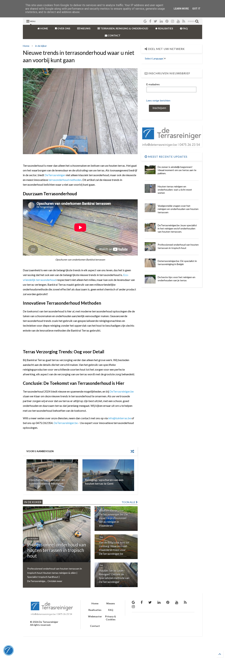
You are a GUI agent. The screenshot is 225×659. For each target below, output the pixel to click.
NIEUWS (85, 28)
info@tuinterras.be (119, 418)
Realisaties (94, 609)
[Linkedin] (161, 21)
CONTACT (113, 35)
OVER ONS (63, 28)
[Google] (145, 21)
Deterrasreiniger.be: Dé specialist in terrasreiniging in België (177, 262)
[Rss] (183, 21)
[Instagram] (172, 21)
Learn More (181, 8)
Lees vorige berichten (158, 100)
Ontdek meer (54, 581)
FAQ (185, 28)
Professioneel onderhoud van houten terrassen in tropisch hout (178, 246)
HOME (44, 28)
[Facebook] (150, 21)
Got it (196, 8)
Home (26, 45)
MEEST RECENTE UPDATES (167, 156)
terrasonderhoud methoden (65, 179)
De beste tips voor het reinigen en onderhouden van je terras (176, 279)
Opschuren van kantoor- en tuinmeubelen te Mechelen (47, 481)
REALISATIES (165, 28)
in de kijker (41, 45)
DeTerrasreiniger (55, 175)
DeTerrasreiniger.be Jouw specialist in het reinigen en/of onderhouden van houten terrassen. (177, 228)
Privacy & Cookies (110, 618)
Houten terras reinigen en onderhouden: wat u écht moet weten (175, 189)
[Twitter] (155, 21)
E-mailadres (153, 84)
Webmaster (95, 616)
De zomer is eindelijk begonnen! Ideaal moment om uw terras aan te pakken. (177, 170)
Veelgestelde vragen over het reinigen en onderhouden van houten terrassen (178, 209)
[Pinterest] (166, 21)
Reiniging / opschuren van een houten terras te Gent (104, 481)
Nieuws (110, 603)
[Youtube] (178, 21)
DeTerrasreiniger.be (122, 391)
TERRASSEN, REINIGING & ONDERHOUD (124, 28)
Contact (95, 625)
